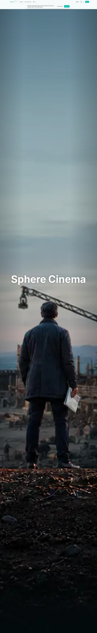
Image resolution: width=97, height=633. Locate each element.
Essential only (60, 6)
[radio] (81, 2)
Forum (34, 1)
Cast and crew (28, 1)
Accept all (67, 6)
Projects (21, 1)
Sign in (87, 1)
